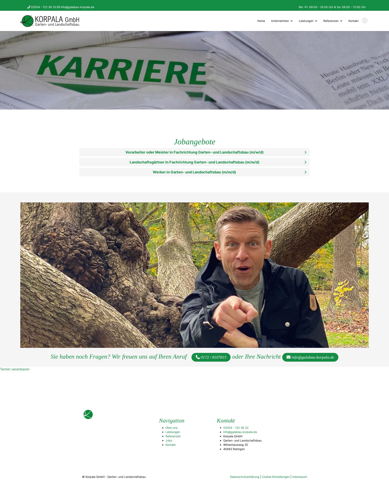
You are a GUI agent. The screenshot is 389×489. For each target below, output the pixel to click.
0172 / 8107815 (213, 357)
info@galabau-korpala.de (77, 7)
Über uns (171, 427)
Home (261, 21)
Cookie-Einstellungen (276, 476)
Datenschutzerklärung (244, 476)
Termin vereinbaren (14, 369)
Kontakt (353, 21)
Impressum (299, 476)
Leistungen (173, 432)
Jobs (169, 440)
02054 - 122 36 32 (43, 7)
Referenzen (173, 436)
